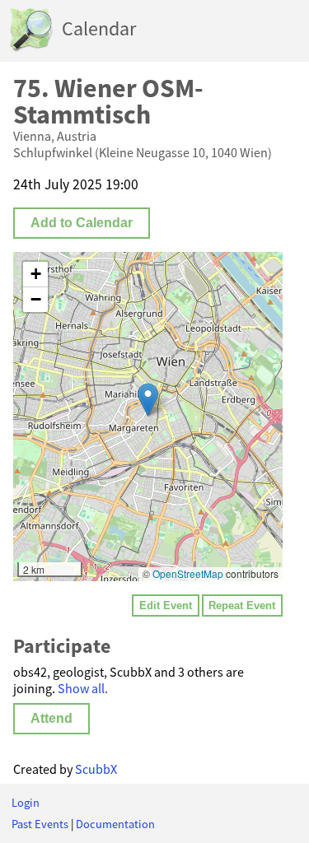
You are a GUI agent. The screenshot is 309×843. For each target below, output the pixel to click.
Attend (51, 718)
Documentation (115, 824)
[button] (148, 400)
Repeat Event (241, 605)
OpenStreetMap (187, 573)
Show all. (83, 688)
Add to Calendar (81, 223)
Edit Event (165, 605)
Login (26, 802)
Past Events (40, 824)
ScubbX (96, 769)
